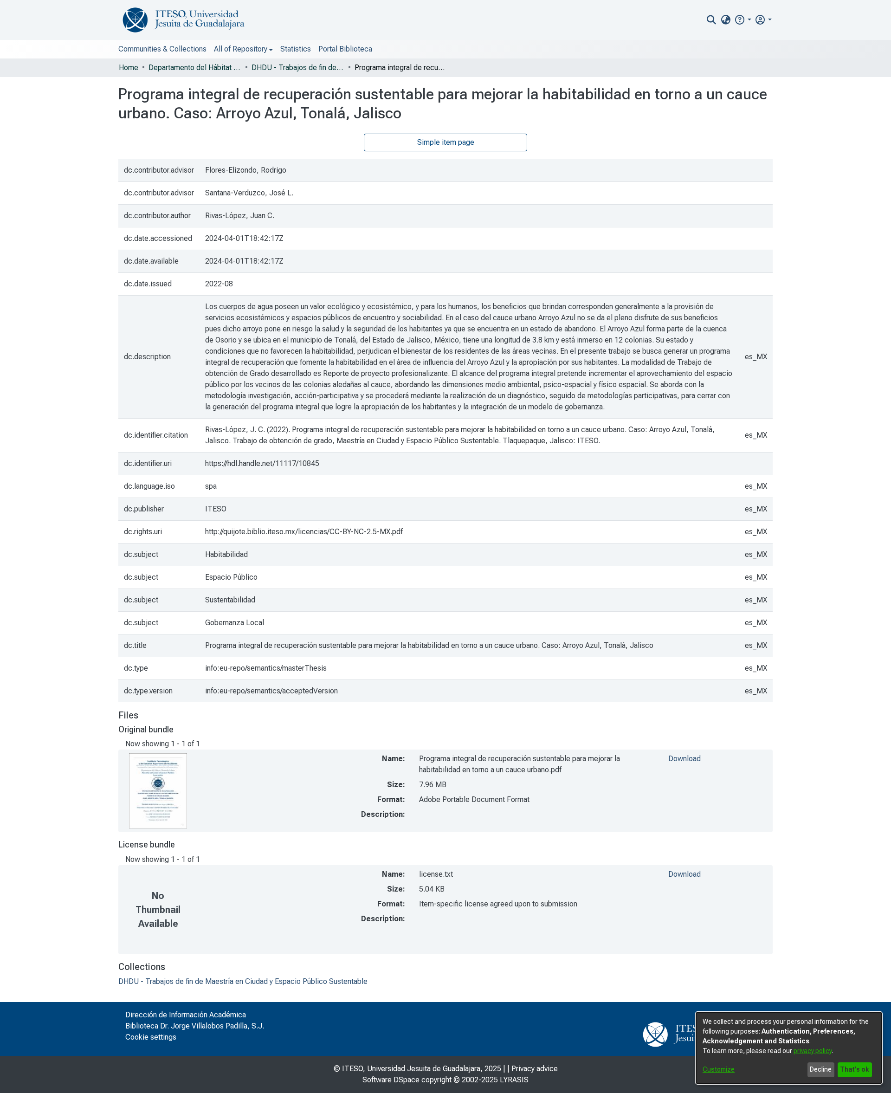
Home (128, 67)
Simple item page (445, 142)
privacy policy (813, 1050)
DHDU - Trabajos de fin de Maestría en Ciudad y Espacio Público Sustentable (298, 67)
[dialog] (789, 1048)
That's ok (854, 1069)
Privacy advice (534, 1068)
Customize (719, 1069)
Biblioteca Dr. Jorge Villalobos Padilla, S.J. (194, 1026)
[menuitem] (725, 20)
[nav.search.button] (711, 20)
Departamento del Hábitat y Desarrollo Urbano (194, 67)
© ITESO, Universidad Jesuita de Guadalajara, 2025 (417, 1068)
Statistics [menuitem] (295, 49)
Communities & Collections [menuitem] (162, 49)
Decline (821, 1069)
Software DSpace (391, 1079)
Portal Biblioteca (345, 49)
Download (684, 758)
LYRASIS (514, 1079)
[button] (742, 19)
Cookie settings (150, 1037)
